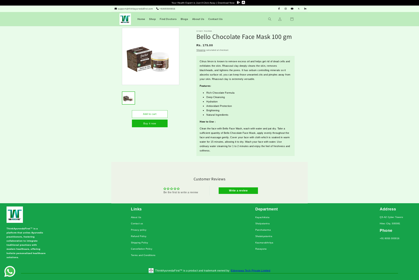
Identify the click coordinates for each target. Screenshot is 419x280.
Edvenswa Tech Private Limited (250, 270)
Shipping (200, 50)
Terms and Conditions (143, 255)
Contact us (137, 223)
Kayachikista (262, 217)
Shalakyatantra (263, 236)
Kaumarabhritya (264, 242)
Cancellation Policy (141, 248)
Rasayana (261, 248)
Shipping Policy (139, 242)
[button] (271, 19)
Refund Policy (138, 236)
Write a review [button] (238, 190)
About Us (136, 217)
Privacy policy (138, 230)
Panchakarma (263, 230)
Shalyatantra (262, 223)
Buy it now (149, 123)
